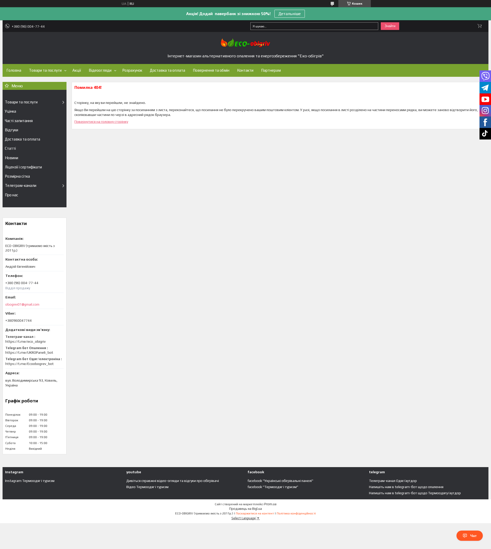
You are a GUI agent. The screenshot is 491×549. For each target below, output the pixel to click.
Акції (76, 70)
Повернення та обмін (211, 70)
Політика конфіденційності (296, 513)
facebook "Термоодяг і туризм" (273, 487)
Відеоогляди (100, 70)
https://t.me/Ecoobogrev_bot (29, 364)
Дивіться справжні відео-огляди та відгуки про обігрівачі (172, 481)
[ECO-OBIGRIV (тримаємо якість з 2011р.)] (245, 42)
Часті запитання (19, 121)
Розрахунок (132, 70)
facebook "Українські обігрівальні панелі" (280, 481)
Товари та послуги (45, 70)
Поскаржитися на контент (255, 513)
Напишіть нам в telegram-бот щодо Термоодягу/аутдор (415, 493)
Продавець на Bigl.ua (245, 509)
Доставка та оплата (167, 70)
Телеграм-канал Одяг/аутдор (393, 481)
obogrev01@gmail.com (22, 304)
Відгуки (11, 130)
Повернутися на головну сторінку (101, 122)
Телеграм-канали (20, 185)
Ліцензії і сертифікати (23, 167)
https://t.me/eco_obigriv (25, 341)
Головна (13, 70)
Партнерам (271, 70)
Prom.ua (270, 504)
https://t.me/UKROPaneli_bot (29, 352)
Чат (473, 536)
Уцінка (10, 111)
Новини (11, 158)
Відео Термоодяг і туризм (147, 487)
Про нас (11, 195)
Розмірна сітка (17, 176)
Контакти (245, 70)
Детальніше (289, 13)
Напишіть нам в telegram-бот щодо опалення (406, 487)
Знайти (390, 26)
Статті (10, 148)
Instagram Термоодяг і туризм (29, 481)
